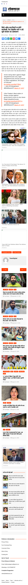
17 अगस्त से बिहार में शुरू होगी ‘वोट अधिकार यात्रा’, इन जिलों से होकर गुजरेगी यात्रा (13, 378)
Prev (6, 269)
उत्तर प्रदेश (5, 289)
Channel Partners (5, 582)
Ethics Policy (5, 551)
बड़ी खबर (23, 35)
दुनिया (5, 402)
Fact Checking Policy (7, 545)
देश (20, 35)
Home (3, 580)
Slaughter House (7, 252)
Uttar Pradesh (17, 252)
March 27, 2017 (19, 88)
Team (11, 580)
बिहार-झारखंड (22, 371)
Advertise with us (18, 580)
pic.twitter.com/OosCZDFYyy (13, 101)
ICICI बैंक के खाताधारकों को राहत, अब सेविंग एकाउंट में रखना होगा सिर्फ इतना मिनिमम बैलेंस (13, 434)
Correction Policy (6, 548)
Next (22, 269)
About (7, 580)
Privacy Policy (5, 542)
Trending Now (5, 1)
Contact (12, 582)
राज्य (15, 289)
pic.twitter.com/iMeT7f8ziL (12, 84)
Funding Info (5, 554)
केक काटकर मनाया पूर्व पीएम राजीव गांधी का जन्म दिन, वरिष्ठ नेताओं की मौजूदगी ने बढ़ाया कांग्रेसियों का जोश (14, 347)
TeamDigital (5, 35)
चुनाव (12, 371)
